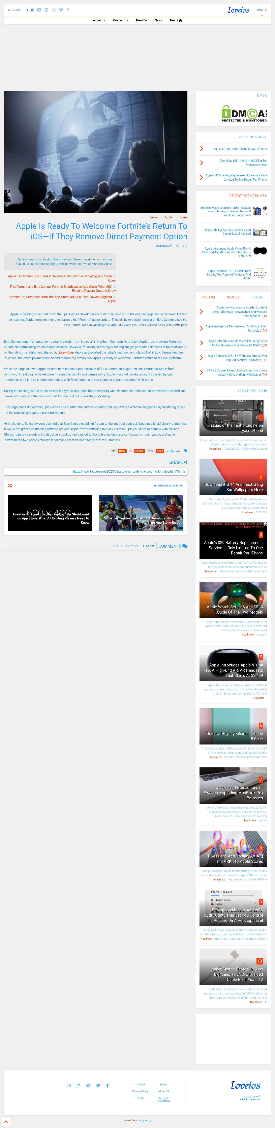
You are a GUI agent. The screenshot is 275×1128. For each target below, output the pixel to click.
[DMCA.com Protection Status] (244, 120)
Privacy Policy (140, 1091)
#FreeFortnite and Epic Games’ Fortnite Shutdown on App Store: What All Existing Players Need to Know (51, 518)
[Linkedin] (39, 9)
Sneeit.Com (130, 1120)
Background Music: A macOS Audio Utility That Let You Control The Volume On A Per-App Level (233, 915)
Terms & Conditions (163, 1099)
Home (174, 20)
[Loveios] (238, 11)
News (158, 20)
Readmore (215, 448)
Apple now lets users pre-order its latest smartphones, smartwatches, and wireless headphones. (225, 211)
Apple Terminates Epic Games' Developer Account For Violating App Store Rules (141, 520)
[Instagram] (54, 9)
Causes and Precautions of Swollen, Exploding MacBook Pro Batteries (233, 792)
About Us (99, 20)
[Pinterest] (46, 9)
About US (163, 1091)
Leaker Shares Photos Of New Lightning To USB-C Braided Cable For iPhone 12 (236, 974)
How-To (141, 20)
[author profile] (177, 246)
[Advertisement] (137, 54)
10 (259, 961)
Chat (140, 1098)
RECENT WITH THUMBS (248, 196)
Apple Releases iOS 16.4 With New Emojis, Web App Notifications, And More (229, 274)
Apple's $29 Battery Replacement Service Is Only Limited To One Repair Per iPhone (233, 547)
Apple (168, 217)
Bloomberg (66, 352)
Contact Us (120, 20)
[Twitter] (98, 1085)
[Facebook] (68, 9)
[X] (61, 9)
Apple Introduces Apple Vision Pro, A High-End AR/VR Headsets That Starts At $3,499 (226, 252)
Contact (140, 1084)
